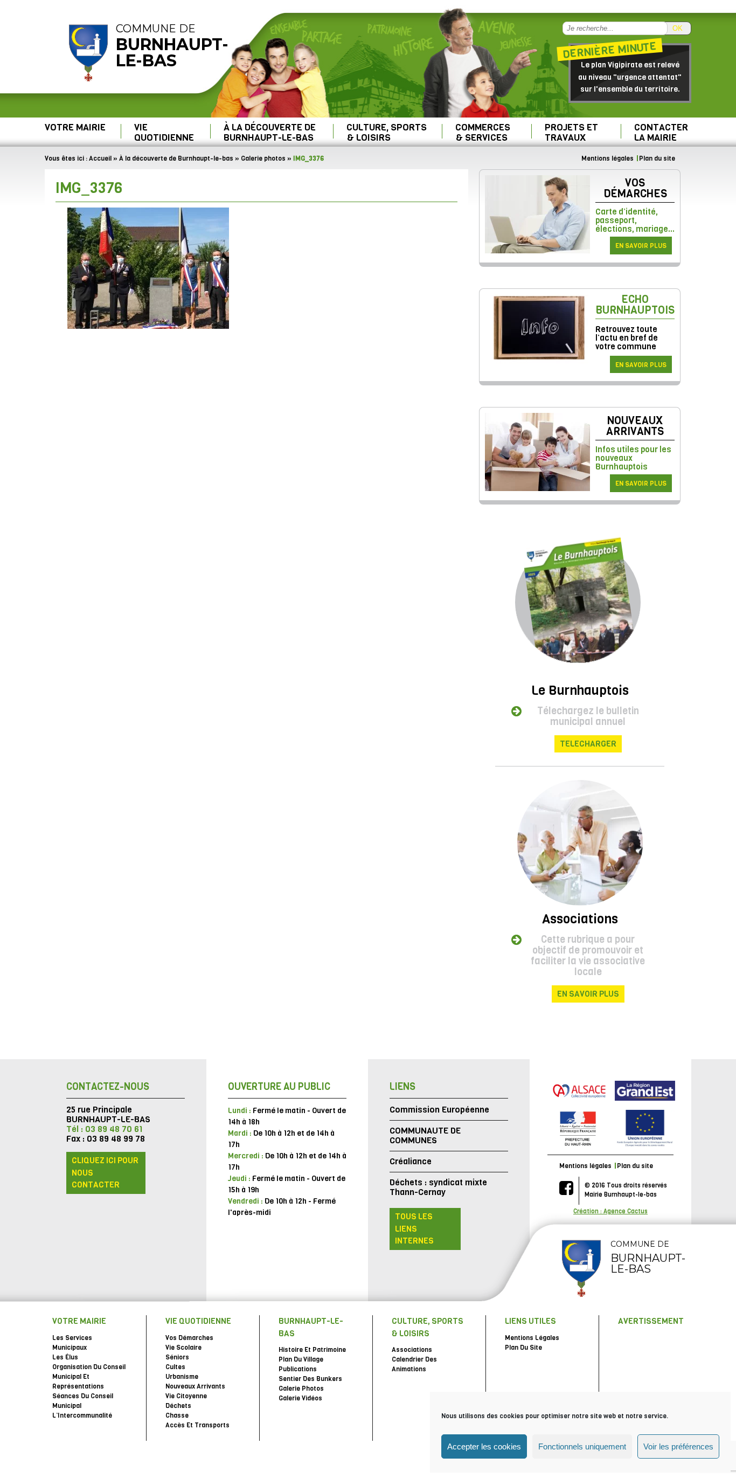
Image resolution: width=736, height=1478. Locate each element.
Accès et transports (197, 1425)
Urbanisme (181, 1376)
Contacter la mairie (661, 132)
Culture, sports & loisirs (386, 132)
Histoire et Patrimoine (312, 1349)
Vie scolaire (183, 1347)
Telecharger (588, 743)
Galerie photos (263, 158)
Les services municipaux (72, 1343)
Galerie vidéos (300, 1398)
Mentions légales (607, 158)
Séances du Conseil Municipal (82, 1401)
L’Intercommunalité (82, 1415)
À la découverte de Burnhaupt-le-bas (270, 132)
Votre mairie (75, 127)
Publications (298, 1369)
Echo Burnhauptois (635, 304)
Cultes (175, 1367)
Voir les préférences (678, 1446)
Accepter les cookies (484, 1446)
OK (677, 28)
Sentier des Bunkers (310, 1379)
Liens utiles (530, 1321)
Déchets (178, 1405)
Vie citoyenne (186, 1396)
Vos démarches (635, 188)
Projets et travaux (571, 132)
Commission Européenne (439, 1109)
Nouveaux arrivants (635, 426)
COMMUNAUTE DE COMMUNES (425, 1135)
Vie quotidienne (164, 132)
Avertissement (651, 1321)
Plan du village (301, 1359)
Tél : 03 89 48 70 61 (104, 1129)
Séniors (177, 1357)
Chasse (177, 1415)
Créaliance (411, 1161)
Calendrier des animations (414, 1364)
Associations (580, 919)
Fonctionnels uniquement (582, 1446)
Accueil (100, 158)
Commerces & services (482, 132)
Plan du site (657, 158)
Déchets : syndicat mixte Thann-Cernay (438, 1187)
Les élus (65, 1357)
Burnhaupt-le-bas (311, 1327)
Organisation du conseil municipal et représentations (89, 1377)
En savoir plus (640, 245)
